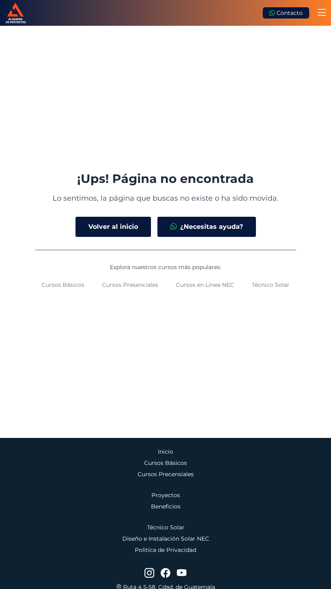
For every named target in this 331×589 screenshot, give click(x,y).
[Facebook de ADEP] (165, 573)
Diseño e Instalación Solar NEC (165, 538)
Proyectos (165, 495)
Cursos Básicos (63, 284)
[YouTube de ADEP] (181, 573)
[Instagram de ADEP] (149, 573)
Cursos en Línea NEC (205, 284)
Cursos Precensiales (166, 474)
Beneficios (165, 506)
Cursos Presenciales (130, 284)
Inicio (165, 451)
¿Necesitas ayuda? (211, 226)
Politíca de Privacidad (165, 550)
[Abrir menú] (322, 13)
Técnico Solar (270, 284)
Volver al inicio (113, 226)
